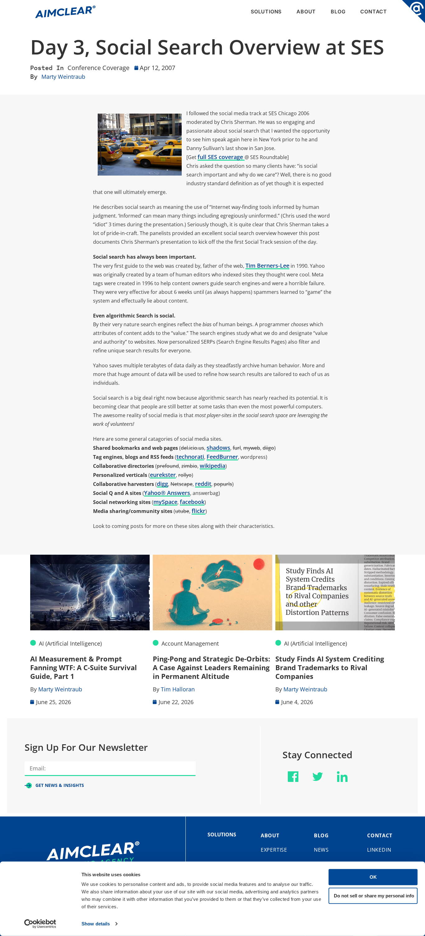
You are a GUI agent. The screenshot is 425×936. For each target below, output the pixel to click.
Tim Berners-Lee (267, 265)
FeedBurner (222, 456)
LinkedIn (379, 849)
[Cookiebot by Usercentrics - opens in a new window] (40, 924)
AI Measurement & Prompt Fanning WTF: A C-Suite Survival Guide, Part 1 (83, 667)
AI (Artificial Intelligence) (70, 643)
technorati (190, 456)
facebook (192, 502)
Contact (373, 11)
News (321, 849)
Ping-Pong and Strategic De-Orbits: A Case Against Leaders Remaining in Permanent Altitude (211, 667)
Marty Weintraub (63, 76)
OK (373, 877)
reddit (203, 483)
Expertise (274, 849)
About (306, 11)
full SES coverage (221, 157)
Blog (338, 11)
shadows (218, 447)
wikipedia (212, 465)
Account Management (190, 643)
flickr (198, 511)
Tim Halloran (178, 689)
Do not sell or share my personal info (374, 895)
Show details (96, 923)
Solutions (266, 11)
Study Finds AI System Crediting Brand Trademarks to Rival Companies (329, 667)
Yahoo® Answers (167, 492)
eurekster (163, 474)
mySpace (165, 502)
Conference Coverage (98, 67)
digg (162, 483)
